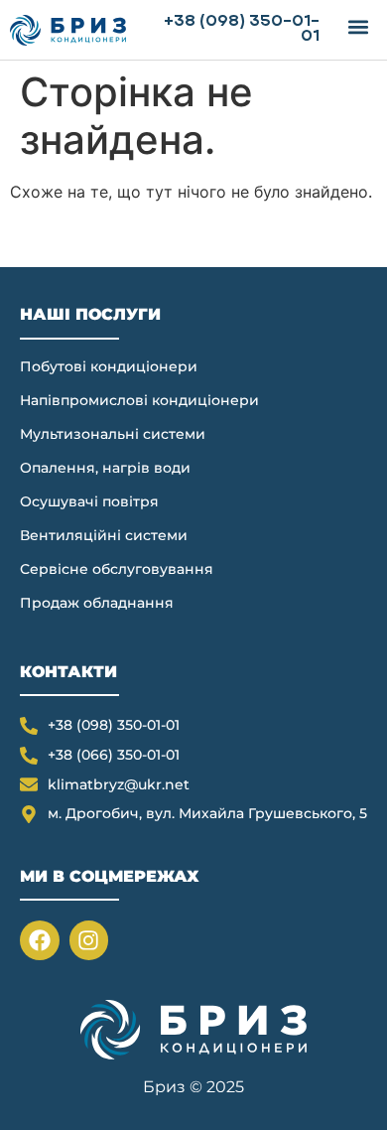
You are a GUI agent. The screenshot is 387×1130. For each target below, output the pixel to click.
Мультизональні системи (112, 434)
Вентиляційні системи (104, 535)
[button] (357, 26)
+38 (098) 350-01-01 (242, 29)
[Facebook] (40, 940)
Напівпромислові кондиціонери (139, 400)
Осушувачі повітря (89, 501)
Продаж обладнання (97, 603)
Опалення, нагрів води (105, 468)
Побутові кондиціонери (108, 366)
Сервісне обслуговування (116, 569)
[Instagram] (89, 940)
